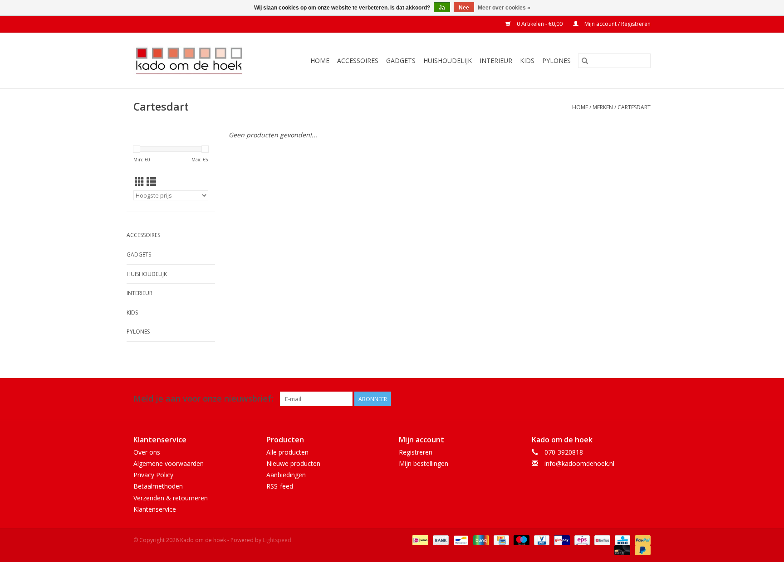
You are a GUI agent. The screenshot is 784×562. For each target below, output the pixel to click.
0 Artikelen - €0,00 (539, 24)
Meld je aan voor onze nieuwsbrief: (203, 398)
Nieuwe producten (293, 463)
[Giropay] (561, 539)
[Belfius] (601, 539)
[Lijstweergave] (151, 181)
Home (319, 60)
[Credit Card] (500, 539)
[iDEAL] (419, 539)
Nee (464, 8)
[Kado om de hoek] (196, 60)
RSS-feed (279, 486)
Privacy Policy (153, 474)
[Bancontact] (460, 539)
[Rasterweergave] (139, 181)
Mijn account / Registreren (617, 24)
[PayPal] (641, 539)
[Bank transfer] (440, 539)
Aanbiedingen (286, 474)
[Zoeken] (585, 60)
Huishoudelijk (447, 60)
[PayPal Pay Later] (641, 549)
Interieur (496, 60)
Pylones (556, 60)
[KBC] (622, 539)
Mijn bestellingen (423, 463)
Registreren (415, 452)
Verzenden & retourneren (170, 498)
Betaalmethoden (158, 486)
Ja (442, 8)
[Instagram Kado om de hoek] (643, 399)
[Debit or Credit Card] (621, 549)
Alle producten (287, 452)
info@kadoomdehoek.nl (579, 463)
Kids (527, 60)
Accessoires (357, 60)
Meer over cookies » (504, 8)
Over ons (146, 452)
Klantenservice (154, 509)
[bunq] (480, 539)
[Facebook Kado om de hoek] (627, 399)
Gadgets (401, 60)
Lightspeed (277, 540)
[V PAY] (541, 539)
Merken (603, 107)
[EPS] (581, 539)
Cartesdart (634, 107)
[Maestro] (520, 539)
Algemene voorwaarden (168, 463)
